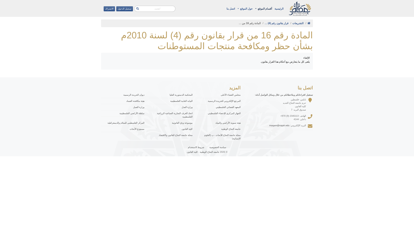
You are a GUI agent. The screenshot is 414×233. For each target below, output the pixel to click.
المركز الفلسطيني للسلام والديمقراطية (126, 123)
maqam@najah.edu (279, 125)
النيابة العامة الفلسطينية (181, 101)
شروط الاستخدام (196, 147)
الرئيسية (279, 8)
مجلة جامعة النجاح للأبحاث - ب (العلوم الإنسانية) (222, 137)
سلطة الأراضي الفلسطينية (132, 113)
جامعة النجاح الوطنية (231, 129)
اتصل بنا (231, 8)
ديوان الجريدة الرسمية (133, 95)
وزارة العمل (138, 107)
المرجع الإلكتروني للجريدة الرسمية (224, 101)
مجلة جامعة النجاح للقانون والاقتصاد (176, 135)
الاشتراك (109, 8)
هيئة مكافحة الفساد (135, 101)
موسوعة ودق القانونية (182, 123)
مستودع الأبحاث (137, 129)
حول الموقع (246, 8)
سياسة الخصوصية (217, 147)
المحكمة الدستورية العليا (181, 95)
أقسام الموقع (264, 8)
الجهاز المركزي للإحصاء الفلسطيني (224, 113)
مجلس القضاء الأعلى (231, 95)
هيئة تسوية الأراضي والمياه (228, 123)
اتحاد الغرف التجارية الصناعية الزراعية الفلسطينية (175, 115)
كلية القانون (187, 129)
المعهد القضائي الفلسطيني (228, 107)
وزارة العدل (187, 107)
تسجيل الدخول (124, 8)
